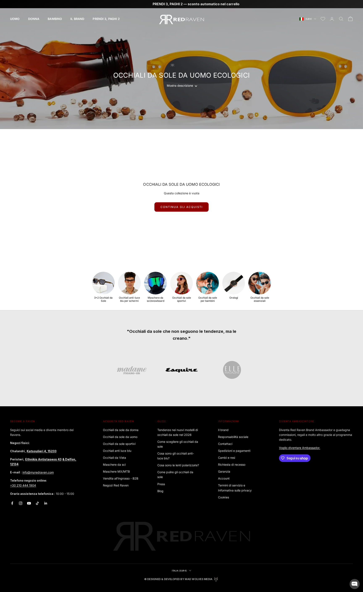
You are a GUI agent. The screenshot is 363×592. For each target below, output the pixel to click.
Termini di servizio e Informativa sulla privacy (235, 488)
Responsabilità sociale (233, 437)
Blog (160, 491)
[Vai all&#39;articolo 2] (181, 370)
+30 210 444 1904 (23, 485)
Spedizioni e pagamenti (234, 450)
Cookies (223, 497)
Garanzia (224, 471)
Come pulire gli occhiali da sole (175, 474)
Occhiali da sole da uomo (120, 437)
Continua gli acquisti (181, 207)
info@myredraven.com (38, 472)
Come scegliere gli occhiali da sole (177, 444)
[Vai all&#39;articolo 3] (231, 370)
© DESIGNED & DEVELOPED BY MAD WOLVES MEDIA (178, 579)
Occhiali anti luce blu (117, 450)
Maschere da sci (114, 464)
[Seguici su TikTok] (37, 503)
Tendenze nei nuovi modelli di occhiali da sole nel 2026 (177, 432)
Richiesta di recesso (231, 464)
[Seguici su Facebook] (12, 503)
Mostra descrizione (180, 85)
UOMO (15, 19)
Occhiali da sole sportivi (119, 444)
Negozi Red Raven (116, 485)
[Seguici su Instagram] (20, 503)
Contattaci (225, 444)
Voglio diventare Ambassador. (299, 448)
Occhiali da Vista (114, 457)
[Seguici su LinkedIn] (46, 503)
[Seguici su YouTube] (29, 503)
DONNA (33, 19)
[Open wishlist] (322, 18)
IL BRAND (77, 19)
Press (161, 484)
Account (224, 478)
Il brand (223, 430)
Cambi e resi (226, 457)
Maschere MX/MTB (116, 471)
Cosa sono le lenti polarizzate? (178, 465)
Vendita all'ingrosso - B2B (120, 478)
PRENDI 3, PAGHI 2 (106, 19)
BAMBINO (55, 19)
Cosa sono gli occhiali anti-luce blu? (175, 456)
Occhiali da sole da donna (120, 430)
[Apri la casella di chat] (355, 584)
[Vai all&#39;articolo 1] (131, 370)
